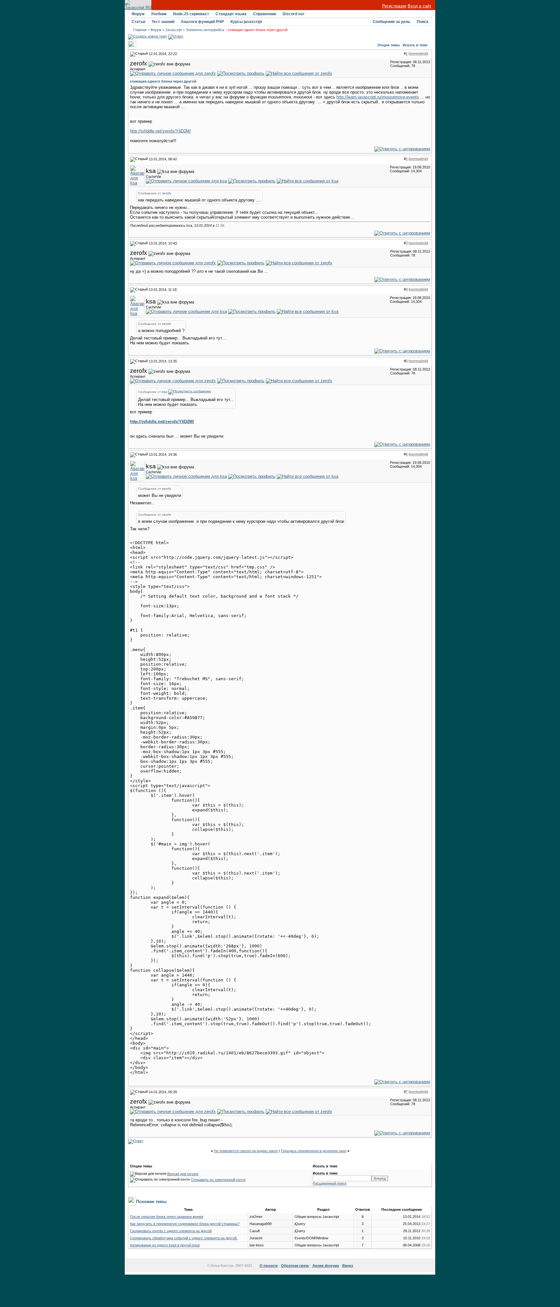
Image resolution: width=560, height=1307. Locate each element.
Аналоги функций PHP (202, 21)
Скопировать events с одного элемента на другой (171, 1231)
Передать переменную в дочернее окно (313, 1151)
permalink (418, 53)
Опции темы (389, 45)
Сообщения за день (391, 21)
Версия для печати (182, 1174)
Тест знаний (163, 21)
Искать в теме (415, 45)
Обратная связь (295, 1265)
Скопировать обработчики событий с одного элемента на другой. (184, 1238)
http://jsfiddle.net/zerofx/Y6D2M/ (160, 131)
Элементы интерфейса (205, 30)
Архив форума (325, 1265)
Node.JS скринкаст (191, 14)
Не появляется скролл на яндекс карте (246, 1151)
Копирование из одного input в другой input (165, 1245)
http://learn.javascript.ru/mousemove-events (377, 97)
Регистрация (394, 6)
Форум (138, 14)
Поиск (422, 21)
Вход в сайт (419, 6)
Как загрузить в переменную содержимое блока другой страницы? (184, 1224)
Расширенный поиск (329, 1183)
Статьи (138, 21)
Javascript (173, 30)
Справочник (264, 14)
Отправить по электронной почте (218, 1180)
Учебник (159, 14)
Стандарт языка (231, 14)
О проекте (269, 1265)
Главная (139, 30)
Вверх (347, 1265)
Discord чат (294, 14)
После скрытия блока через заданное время (166, 1217)
